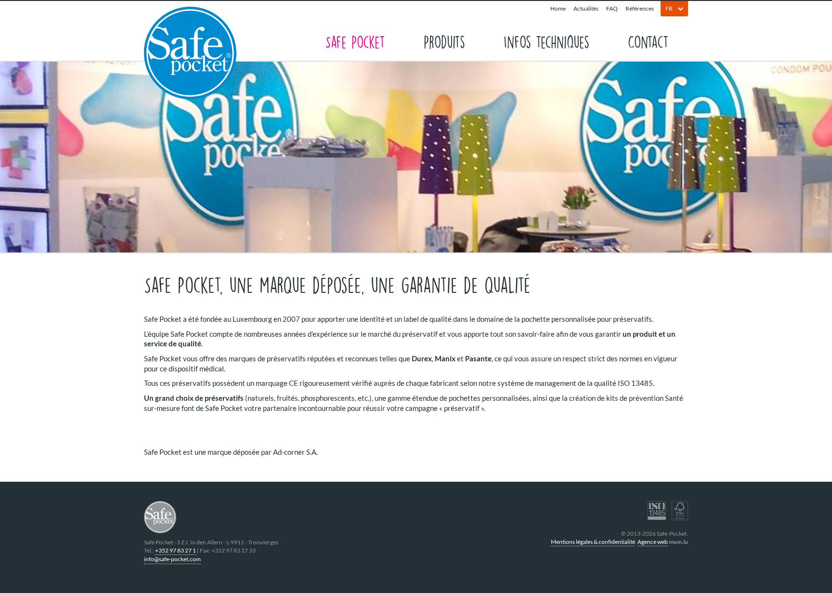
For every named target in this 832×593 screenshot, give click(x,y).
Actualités (585, 8)
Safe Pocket (355, 41)
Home (558, 8)
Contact (648, 41)
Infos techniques (546, 41)
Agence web (652, 541)
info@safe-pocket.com (172, 559)
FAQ (612, 8)
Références (639, 8)
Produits (444, 41)
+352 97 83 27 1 (175, 550)
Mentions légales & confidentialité (593, 541)
